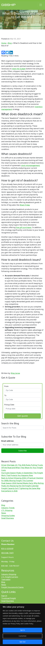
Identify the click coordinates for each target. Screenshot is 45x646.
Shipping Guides (8, 515)
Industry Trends (8, 508)
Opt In (22, 630)
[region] (22, 625)
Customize (22, 636)
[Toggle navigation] (41, 5)
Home (3, 43)
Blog (10, 43)
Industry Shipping (8, 574)
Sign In (4, 595)
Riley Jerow (15, 373)
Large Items (6, 603)
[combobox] (22, 390)
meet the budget (19, 68)
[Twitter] (7, 52)
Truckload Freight (8, 598)
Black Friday (25, 205)
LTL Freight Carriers (9, 577)
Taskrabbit (5, 579)
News (3, 513)
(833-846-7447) (7, 553)
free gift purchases (23, 227)
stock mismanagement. (30, 165)
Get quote (22, 415)
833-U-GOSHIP (7, 548)
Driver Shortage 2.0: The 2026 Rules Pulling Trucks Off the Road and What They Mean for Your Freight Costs (22, 467)
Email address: (7, 441)
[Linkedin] (11, 52)
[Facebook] (3, 52)
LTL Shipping (6, 510)
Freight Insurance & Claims (12, 587)
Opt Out (22, 642)
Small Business (7, 518)
